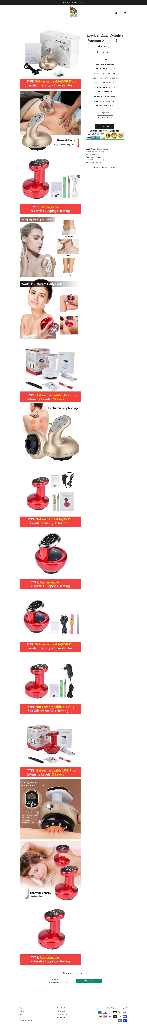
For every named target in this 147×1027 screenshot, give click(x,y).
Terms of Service (26, 1020)
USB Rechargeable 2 (105, 69)
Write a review (89, 981)
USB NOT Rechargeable (105, 82)
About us (23, 1011)
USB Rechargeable (105, 64)
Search (22, 1008)
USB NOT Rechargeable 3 (105, 96)
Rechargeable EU (104, 92)
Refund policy (61, 1008)
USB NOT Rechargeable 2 (105, 78)
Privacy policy (61, 1011)
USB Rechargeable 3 (105, 87)
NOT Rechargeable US (104, 101)
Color (105, 59)
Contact (22, 1017)
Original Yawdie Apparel (119, 1008)
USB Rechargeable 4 (105, 106)
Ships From (105, 113)
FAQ (21, 1014)
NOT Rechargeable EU (105, 73)
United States (105, 117)
